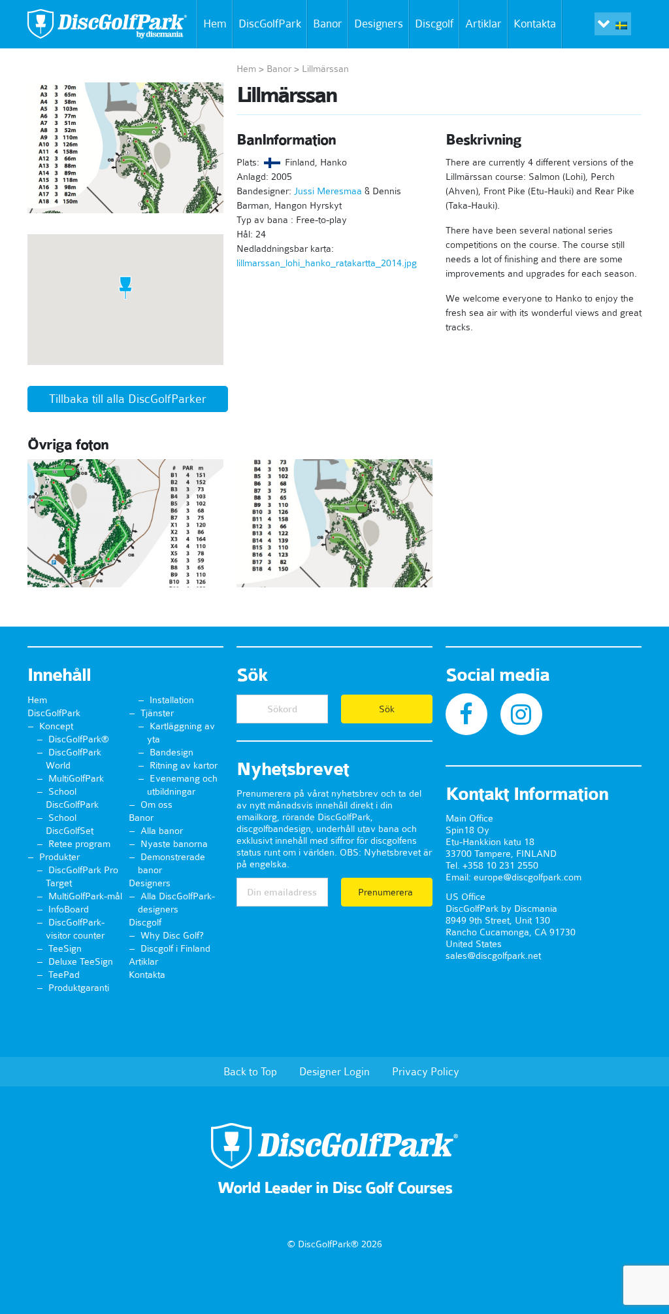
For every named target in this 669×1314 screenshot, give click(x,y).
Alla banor (161, 831)
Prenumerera (387, 892)
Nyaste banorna (174, 844)
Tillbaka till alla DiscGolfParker (127, 399)
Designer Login (334, 1071)
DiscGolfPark (269, 23)
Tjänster (157, 713)
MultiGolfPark (76, 778)
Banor (327, 23)
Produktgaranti (78, 988)
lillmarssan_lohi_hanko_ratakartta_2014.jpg (327, 263)
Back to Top (250, 1071)
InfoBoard (68, 909)
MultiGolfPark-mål (85, 896)
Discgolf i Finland (175, 948)
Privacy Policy (425, 1071)
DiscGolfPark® (78, 739)
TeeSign (65, 948)
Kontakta (535, 23)
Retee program (79, 844)
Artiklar (483, 23)
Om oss (156, 804)
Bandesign (171, 752)
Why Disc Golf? (172, 935)
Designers (378, 23)
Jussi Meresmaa (328, 191)
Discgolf (434, 23)
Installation (172, 700)
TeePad (64, 974)
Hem (215, 23)
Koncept (56, 726)
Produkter (59, 857)
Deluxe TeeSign (80, 961)
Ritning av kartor (184, 765)
